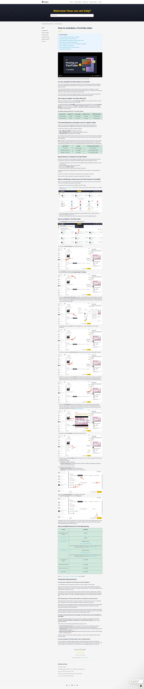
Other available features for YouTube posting (69, 47)
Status (71, 2)
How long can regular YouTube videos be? (68, 38)
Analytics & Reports (45, 39)
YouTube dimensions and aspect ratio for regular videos (71, 40)
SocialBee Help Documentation (47, 23)
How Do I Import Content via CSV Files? (66, 671)
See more (44, 41)
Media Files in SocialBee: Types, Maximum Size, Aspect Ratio (70, 673)
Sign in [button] (100, 2)
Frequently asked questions (65, 49)
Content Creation (45, 34)
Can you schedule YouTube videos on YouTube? (69, 37)
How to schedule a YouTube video (66, 45)
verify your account (92, 547)
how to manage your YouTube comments (69, 576)
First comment (63, 537)
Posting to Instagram (62, 667)
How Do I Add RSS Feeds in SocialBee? (66, 675)
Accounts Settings (45, 32)
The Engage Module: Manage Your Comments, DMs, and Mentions (71, 669)
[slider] (75, 75)
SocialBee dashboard (67, 187)
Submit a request (93, 2)
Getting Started (45, 30)
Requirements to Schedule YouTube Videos (68, 42)
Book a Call (85, 2)
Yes (78, 652)
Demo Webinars (77, 2)
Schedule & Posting (58, 23)
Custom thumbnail (63, 541)
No (82, 652)
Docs (43, 27)
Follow (60, 31)
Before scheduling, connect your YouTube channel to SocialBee (72, 43)
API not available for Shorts (85, 543)
